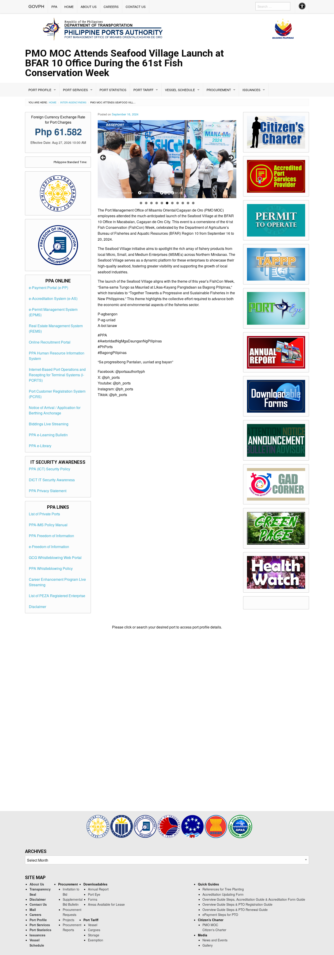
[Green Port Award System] (240, 826)
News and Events (214, 940)
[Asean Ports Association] (193, 826)
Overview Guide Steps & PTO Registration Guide (237, 904)
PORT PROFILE (39, 89)
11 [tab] (193, 203)
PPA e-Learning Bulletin (48, 434)
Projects (68, 920)
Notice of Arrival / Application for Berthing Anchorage (54, 410)
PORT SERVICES (75, 89)
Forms (92, 899)
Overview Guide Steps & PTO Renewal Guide (235, 909)
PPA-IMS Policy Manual (48, 524)
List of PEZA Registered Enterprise (57, 595)
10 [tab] (188, 203)
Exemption (95, 940)
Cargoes (94, 930)
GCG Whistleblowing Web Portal (55, 557)
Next (230, 158)
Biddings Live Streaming (48, 423)
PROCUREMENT (219, 89)
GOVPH (36, 6)
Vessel (92, 925)
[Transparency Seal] (98, 826)
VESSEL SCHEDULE (180, 89)
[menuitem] (36, 6)
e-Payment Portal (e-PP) (48, 287)
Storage (93, 935)
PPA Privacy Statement (47, 490)
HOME (69, 6)
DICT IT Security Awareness (52, 479)
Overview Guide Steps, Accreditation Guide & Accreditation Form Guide (253, 899)
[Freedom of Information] (145, 826)
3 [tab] (151, 203)
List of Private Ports (44, 513)
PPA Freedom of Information (51, 535)
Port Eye (94, 894)
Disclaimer (37, 606)
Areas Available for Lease (106, 904)
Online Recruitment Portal (49, 342)
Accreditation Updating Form (223, 894)
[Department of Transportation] (169, 826)
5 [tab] (162, 203)
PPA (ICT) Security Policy (49, 468)
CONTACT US (136, 6)
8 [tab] (177, 203)
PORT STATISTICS (113, 89)
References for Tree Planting (223, 889)
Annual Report (98, 889)
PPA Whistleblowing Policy (51, 568)
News (82, 102)
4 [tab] (156, 203)
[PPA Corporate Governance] (122, 826)
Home (52, 102)
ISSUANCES (251, 89)
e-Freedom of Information (49, 546)
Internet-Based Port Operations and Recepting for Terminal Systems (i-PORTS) (57, 375)
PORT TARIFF (143, 89)
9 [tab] (183, 203)
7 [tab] (172, 203)
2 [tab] (146, 203)
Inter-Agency (69, 102)
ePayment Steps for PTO (220, 914)
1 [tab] (141, 203)
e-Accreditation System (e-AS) (53, 298)
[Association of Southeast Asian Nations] (216, 826)
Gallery (207, 945)
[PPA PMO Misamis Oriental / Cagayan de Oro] (167, 28)
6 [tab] (167, 203)
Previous (103, 158)
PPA (54, 6)
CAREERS (111, 6)
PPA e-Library (40, 445)
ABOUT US (89, 6)
